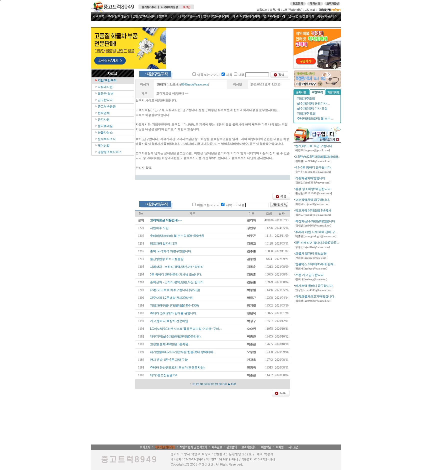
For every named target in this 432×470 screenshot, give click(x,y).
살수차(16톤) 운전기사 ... (313, 103)
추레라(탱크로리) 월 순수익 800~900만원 (177, 236)
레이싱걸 (103, 145)
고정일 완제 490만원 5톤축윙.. (170, 344)
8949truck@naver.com (194, 84)
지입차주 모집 (306, 113)
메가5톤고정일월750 (163, 375)
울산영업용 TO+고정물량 (167, 259)
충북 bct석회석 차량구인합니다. (171, 251)
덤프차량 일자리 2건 (163, 243)
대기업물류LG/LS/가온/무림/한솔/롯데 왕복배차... (182, 352)
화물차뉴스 (105, 132)
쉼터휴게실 (105, 126)
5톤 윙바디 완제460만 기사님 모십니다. (176, 274)
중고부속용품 (106, 106)
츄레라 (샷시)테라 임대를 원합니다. (173, 313)
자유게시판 (105, 87)
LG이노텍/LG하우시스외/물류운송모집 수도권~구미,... (186, 328)
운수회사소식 (106, 139)
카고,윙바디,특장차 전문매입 (169, 321)
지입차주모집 (306, 98)
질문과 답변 (105, 93)
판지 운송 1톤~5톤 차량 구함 (169, 360)
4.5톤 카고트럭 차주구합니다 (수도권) (175, 290)
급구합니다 (105, 100)
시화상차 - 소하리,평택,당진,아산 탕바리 (177, 266)
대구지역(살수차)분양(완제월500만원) (175, 336)
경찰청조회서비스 (109, 152)
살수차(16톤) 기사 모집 (312, 108)
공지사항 (103, 119)
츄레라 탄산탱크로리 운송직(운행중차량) (177, 367)
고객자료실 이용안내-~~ (166, 220)
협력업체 (103, 113)
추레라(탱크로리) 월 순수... (315, 118)
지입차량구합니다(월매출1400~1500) (174, 305)
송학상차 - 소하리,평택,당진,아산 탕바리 (177, 282)
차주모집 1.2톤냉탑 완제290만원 (171, 298)
